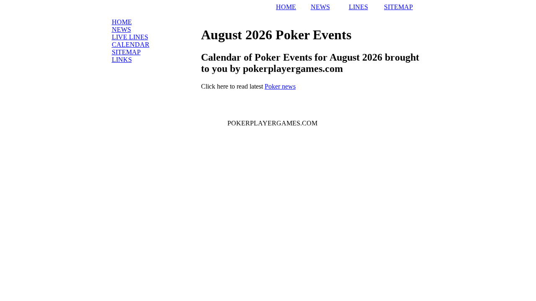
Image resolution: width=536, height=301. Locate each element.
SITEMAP (398, 6)
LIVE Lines (130, 37)
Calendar (130, 44)
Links (122, 59)
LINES (358, 6)
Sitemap (126, 52)
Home (122, 22)
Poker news (280, 86)
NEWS (320, 6)
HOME (286, 6)
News (121, 29)
